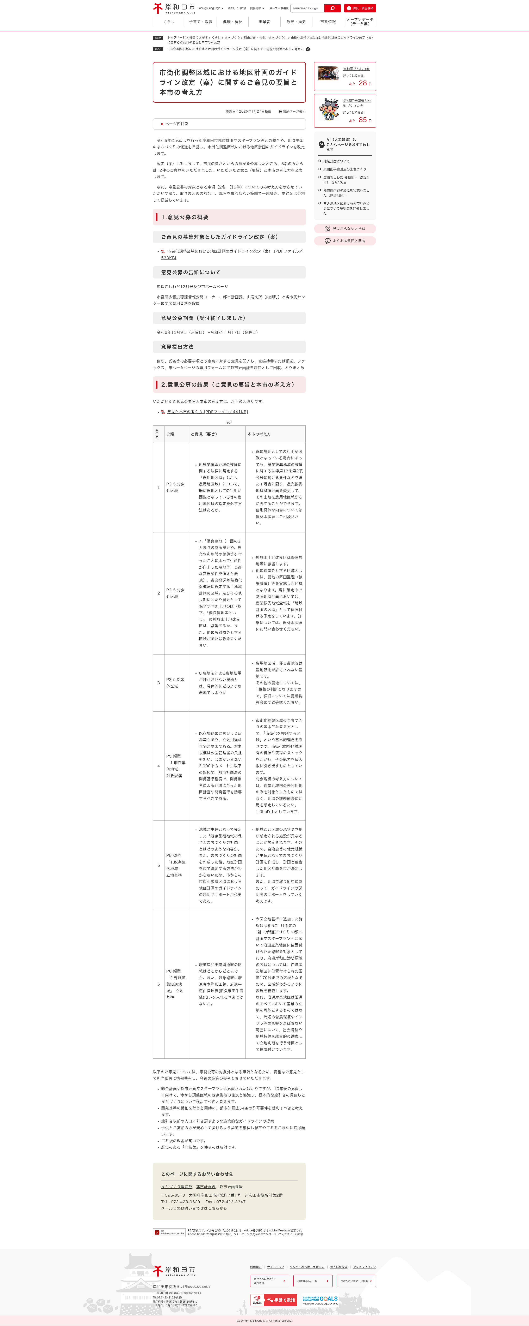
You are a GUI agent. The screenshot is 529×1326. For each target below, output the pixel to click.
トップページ (176, 37)
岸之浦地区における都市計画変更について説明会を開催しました (346, 208)
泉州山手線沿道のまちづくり (344, 169)
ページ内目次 (176, 124)
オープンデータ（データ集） (360, 22)
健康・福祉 (233, 22)
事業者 (264, 22)
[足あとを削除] (307, 49)
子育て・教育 (200, 22)
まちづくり (232, 37)
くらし (169, 22)
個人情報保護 (339, 1267)
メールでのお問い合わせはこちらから (194, 1208)
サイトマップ (275, 1267)
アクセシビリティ (364, 1267)
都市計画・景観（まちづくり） (265, 37)
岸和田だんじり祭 (356, 69)
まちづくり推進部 (176, 1187)
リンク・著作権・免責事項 (307, 1267)
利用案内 (256, 1267)
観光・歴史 (296, 22)
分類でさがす (198, 37)
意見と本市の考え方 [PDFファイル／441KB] (207, 412)
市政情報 (328, 22)
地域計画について (336, 161)
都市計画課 (206, 1187)
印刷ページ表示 (294, 111)
